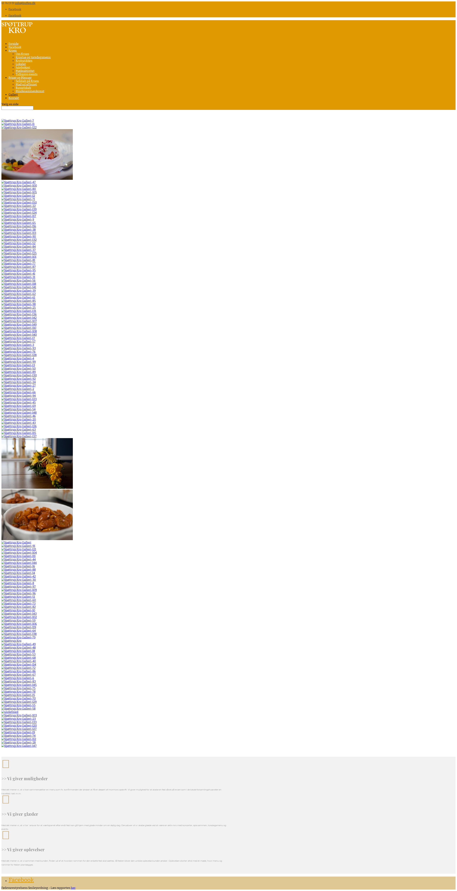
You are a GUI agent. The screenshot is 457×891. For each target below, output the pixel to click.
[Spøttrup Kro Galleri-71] (18, 199)
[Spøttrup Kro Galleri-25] (18, 307)
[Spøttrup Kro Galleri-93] (18, 348)
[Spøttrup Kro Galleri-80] (18, 189)
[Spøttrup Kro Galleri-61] (18, 297)
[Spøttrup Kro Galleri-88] (18, 569)
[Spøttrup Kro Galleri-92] (18, 378)
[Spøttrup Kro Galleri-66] (18, 392)
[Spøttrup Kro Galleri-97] (18, 586)
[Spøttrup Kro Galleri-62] (18, 294)
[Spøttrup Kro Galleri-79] (18, 637)
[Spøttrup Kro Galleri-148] (19, 412)
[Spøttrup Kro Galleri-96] (18, 593)
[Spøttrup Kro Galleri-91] (18, 546)
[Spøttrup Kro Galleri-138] (19, 634)
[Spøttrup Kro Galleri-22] (18, 206)
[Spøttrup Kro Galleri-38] (18, 229)
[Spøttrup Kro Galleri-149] (19, 324)
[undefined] (9, 712)
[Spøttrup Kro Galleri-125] (19, 253)
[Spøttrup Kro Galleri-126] (19, 426)
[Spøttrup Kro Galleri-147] (19, 746)
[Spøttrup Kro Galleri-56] (18, 280)
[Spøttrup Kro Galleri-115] (18, 433)
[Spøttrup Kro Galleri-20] (18, 419)
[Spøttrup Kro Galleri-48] (18, 647)
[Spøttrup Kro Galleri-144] (19, 563)
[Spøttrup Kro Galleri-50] (18, 368)
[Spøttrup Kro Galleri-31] (18, 277)
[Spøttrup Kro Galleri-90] (18, 236)
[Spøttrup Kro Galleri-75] (18, 688)
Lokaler (21, 64)
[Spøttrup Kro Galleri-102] (19, 617)
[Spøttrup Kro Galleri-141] (18, 287)
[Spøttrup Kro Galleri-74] (18, 735)
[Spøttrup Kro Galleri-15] (18, 695)
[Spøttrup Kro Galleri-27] (18, 385)
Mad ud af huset (26, 84)
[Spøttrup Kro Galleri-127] (19, 729)
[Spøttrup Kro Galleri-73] (18, 603)
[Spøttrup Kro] (11, 641)
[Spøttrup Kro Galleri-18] (18, 651)
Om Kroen (22, 54)
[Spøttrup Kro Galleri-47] (18, 182)
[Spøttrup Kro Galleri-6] (17, 678)
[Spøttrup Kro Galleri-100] (19, 185)
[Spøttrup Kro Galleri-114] (18, 664)
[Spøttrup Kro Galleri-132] (19, 240)
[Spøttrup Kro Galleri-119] (18, 627)
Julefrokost (23, 67)
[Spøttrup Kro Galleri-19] (18, 732)
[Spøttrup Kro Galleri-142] (19, 317)
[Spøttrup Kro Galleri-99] (18, 362)
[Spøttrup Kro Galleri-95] (18, 270)
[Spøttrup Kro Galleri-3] (17, 345)
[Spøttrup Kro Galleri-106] (19, 624)
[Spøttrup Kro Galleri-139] (19, 209)
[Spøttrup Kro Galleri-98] (18, 304)
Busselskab (23, 88)
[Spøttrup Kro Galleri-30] (18, 580)
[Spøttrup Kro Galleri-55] (18, 705)
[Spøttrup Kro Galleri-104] (19, 552)
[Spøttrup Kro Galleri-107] (19, 321)
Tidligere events (26, 74)
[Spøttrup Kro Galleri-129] (19, 702)
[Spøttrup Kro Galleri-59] (18, 620)
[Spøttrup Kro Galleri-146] (37, 539)
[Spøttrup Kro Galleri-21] (37, 487)
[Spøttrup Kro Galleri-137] (19, 436)
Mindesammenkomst (30, 91)
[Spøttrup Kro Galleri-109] (19, 590)
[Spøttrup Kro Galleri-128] (19, 355)
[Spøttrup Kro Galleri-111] (18, 556)
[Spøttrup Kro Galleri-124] (19, 212)
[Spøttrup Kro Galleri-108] (19, 331)
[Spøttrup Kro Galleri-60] (18, 600)
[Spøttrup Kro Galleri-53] (18, 654)
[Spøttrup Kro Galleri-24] (18, 382)
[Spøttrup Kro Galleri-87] (18, 267)
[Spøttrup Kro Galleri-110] (18, 328)
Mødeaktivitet (25, 71)
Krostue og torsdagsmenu (33, 57)
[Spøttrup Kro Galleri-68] (18, 657)
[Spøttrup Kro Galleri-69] (18, 406)
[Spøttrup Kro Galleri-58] (18, 708)
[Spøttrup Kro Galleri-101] (18, 256)
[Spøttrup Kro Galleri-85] (18, 301)
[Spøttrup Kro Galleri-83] (18, 681)
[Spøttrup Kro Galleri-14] (18, 573)
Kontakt (14, 98)
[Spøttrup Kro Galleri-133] (19, 722)
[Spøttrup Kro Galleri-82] (18, 607)
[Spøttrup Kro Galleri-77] (18, 263)
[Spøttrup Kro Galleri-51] (18, 596)
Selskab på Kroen (27, 81)
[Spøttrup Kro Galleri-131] (18, 311)
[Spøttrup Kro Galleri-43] (18, 423)
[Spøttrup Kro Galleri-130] (19, 375)
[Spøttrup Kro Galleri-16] (18, 566)
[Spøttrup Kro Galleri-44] (18, 559)
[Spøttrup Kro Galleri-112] (18, 739)
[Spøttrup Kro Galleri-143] (19, 613)
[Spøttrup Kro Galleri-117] (18, 216)
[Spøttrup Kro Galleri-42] (18, 576)
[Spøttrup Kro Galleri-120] (19, 725)
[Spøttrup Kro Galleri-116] (18, 226)
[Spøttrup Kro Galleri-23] (18, 718)
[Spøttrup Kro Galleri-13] (18, 365)
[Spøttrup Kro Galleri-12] (18, 195)
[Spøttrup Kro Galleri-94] (18, 395)
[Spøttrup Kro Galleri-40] (18, 661)
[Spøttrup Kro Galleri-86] (18, 671)
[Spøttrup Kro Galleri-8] (17, 583)
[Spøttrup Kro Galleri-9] (17, 219)
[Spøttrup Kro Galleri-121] (18, 549)
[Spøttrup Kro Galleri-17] (18, 338)
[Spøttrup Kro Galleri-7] (17, 120)
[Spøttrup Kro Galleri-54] (18, 409)
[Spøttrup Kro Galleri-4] (17, 358)
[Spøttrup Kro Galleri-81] (18, 260)
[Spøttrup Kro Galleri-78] (18, 691)
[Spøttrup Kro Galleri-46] (18, 416)
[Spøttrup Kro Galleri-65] (18, 223)
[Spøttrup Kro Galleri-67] (18, 674)
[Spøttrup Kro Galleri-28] (18, 742)
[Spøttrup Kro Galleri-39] (18, 290)
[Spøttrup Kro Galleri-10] (18, 610)
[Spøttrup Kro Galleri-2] (17, 389)
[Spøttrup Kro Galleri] (16, 542)
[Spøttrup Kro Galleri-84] (18, 246)
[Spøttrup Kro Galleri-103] (19, 715)
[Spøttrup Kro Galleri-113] (18, 233)
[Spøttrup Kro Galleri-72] (18, 668)
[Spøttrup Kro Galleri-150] (19, 202)
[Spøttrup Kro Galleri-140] (19, 334)
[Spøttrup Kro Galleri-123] (19, 399)
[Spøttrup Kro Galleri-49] (18, 644)
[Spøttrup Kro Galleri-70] (18, 698)
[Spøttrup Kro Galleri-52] (18, 243)
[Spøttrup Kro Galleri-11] (17, 124)
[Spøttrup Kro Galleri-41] (18, 273)
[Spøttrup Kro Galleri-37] (18, 250)
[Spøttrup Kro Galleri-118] (18, 284)
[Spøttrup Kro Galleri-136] (19, 314)
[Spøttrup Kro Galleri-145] (19, 685)
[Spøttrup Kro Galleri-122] (19, 127)
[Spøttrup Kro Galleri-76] (18, 351)
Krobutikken (24, 60)
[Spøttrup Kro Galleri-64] (18, 630)
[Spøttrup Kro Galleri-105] (19, 192)
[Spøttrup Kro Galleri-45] (18, 402)
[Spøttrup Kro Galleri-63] (18, 429)
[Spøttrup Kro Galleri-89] (18, 372)
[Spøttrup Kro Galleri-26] (37, 179)
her (73, 888)
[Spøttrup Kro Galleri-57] (18, 341)
